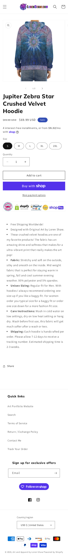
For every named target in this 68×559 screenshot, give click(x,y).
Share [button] (10, 366)
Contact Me (14, 440)
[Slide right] (42, 88)
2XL (55, 146)
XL (42, 146)
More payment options (34, 195)
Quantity (7, 154)
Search (12, 414)
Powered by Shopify (53, 552)
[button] (5, 7)
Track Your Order (18, 449)
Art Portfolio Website (20, 406)
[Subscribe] (55, 473)
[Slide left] (26, 88)
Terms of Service (17, 423)
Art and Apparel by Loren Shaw (28, 552)
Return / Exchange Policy (23, 431)
